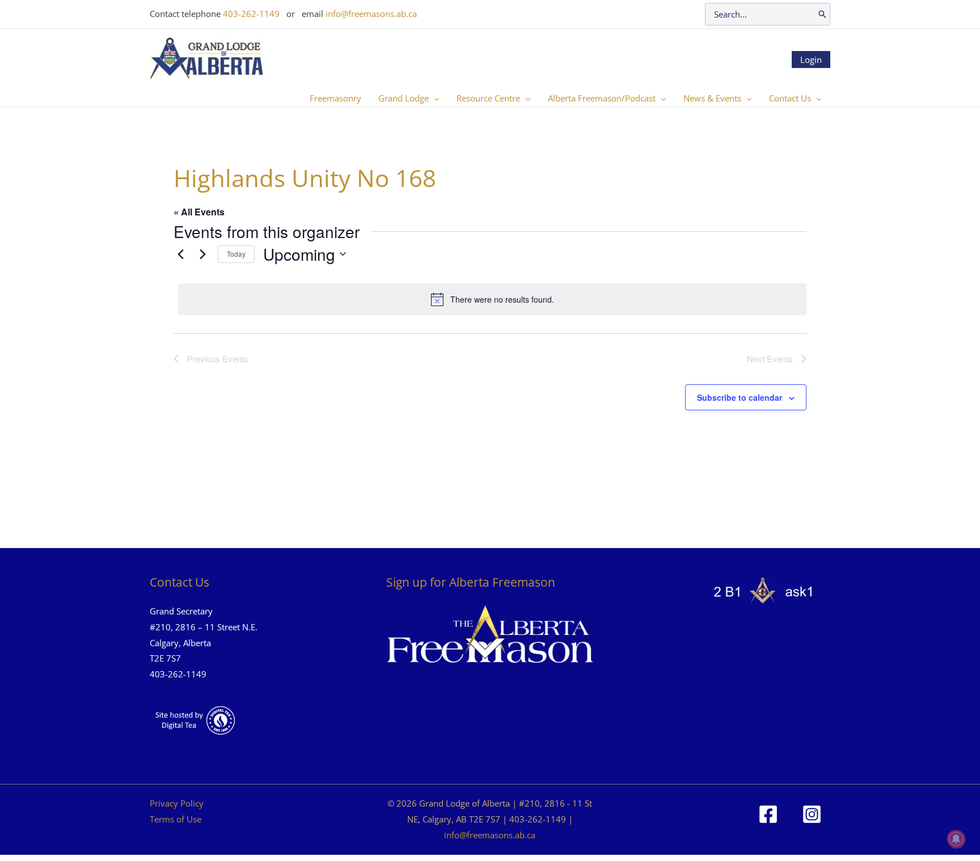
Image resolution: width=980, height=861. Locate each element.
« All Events (199, 211)
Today (236, 253)
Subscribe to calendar (739, 397)
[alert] (492, 299)
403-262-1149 (251, 13)
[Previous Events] (180, 254)
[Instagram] (811, 814)
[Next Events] (202, 254)
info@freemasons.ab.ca (371, 13)
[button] (434, 98)
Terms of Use (175, 819)
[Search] (822, 14)
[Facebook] (768, 814)
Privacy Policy (177, 803)
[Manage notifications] (956, 839)
